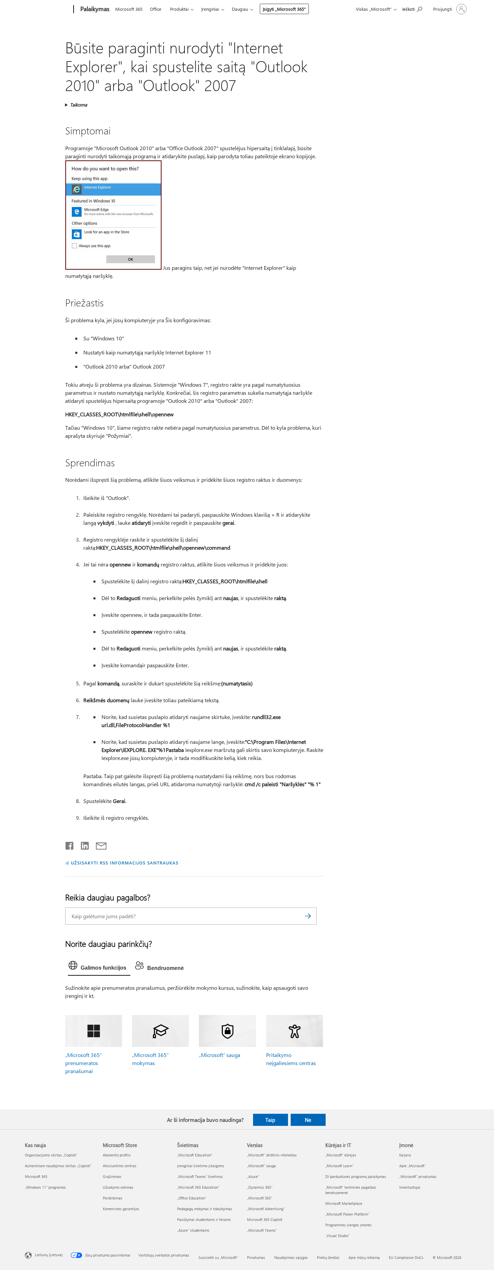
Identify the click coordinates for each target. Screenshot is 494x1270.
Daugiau (240, 9)
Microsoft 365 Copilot (264, 1219)
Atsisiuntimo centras (119, 1165)
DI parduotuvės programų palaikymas (355, 1176)
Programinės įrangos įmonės (348, 1224)
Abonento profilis (117, 1154)
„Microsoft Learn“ (339, 1165)
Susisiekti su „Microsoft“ (218, 1257)
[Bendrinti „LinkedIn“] (82, 844)
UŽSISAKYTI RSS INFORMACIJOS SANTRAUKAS (124, 862)
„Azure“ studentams (193, 1230)
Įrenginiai (210, 9)
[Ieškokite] (308, 916)
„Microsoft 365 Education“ (198, 1187)
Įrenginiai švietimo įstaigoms (200, 1165)
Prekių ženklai (328, 1257)
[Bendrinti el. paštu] (98, 844)
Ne (308, 1119)
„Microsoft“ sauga (219, 1054)
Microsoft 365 (128, 9)
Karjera (405, 1154)
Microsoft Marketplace (343, 1203)
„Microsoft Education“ (194, 1154)
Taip (270, 1119)
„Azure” (253, 1176)
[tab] (99, 967)
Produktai (179, 9)
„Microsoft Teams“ (262, 1230)
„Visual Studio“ (337, 1235)
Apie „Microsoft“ (412, 1165)
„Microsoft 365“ (259, 1197)
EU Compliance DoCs (406, 1257)
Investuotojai (409, 1187)
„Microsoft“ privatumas (418, 1176)
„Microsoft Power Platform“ (347, 1214)
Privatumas (256, 1257)
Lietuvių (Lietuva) (49, 1254)
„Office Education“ (191, 1197)
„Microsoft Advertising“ (266, 1208)
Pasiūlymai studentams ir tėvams (204, 1219)
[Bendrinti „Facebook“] (70, 844)
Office (155, 9)
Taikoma (78, 104)
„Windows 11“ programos (45, 1187)
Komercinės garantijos (121, 1208)
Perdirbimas (112, 1197)
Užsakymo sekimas (118, 1187)
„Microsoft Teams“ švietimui (200, 1176)
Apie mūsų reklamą (364, 1257)
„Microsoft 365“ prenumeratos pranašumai (83, 1062)
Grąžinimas (112, 1176)
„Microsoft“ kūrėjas (340, 1154)
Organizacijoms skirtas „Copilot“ (51, 1154)
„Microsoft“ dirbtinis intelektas (272, 1154)
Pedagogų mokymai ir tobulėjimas (204, 1208)
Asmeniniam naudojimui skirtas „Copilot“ (58, 1165)
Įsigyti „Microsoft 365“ (284, 9)
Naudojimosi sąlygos (291, 1257)
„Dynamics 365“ (260, 1187)
